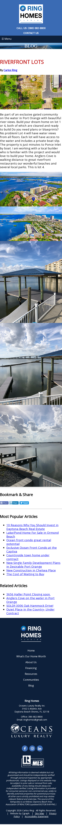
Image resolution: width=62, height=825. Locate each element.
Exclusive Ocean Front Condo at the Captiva (31, 549)
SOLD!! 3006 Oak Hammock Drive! (29, 606)
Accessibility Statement (36, 816)
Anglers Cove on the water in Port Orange (30, 600)
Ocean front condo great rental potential (28, 542)
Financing (31, 668)
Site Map (39, 813)
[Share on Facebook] (4, 504)
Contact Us (31, 33)
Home (31, 650)
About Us (31, 662)
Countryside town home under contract (27, 557)
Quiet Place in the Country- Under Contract (30, 611)
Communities (31, 679)
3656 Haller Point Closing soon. (28, 594)
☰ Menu (6, 39)
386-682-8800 (35, 716)
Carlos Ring (10, 70)
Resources (31, 674)
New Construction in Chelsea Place (31, 570)
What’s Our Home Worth (31, 656)
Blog (31, 685)
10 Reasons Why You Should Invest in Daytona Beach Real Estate (32, 527)
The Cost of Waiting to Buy (25, 574)
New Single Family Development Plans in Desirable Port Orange (33, 564)
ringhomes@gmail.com (35, 719)
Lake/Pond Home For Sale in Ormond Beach (32, 534)
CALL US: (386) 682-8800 (31, 28)
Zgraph (25, 813)
